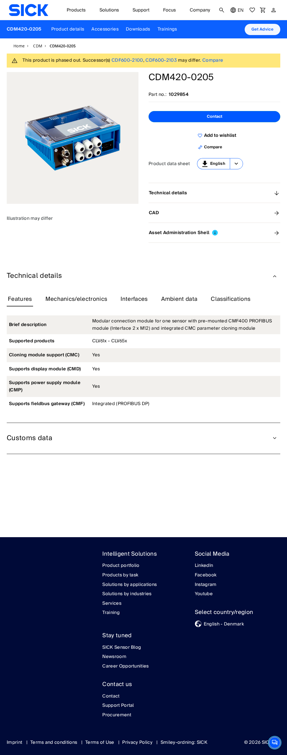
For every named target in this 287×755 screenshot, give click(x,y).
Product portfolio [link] (120, 565)
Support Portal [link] (118, 705)
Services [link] (111, 603)
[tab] (20, 299)
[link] (28, 10)
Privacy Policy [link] (138, 742)
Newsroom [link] (114, 657)
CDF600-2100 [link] (127, 60)
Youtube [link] (204, 594)
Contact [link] (110, 696)
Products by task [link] (120, 575)
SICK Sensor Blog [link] (121, 647)
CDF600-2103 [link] (161, 60)
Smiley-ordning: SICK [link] (184, 742)
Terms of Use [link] (100, 742)
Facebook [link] (206, 575)
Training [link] (111, 613)
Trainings (167, 29)
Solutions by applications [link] (129, 584)
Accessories (105, 29)
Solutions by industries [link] (126, 594)
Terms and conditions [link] (54, 742)
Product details (67, 29)
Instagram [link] (206, 584)
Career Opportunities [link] (125, 666)
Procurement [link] (116, 715)
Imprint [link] (15, 742)
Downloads (138, 29)
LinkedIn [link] (204, 565)
